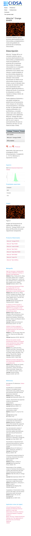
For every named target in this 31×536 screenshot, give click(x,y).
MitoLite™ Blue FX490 (12, 243)
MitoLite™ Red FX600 (12, 249)
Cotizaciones (13, 10)
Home (6, 8)
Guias (5, 10)
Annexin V (8, 515)
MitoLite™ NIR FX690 (12, 254)
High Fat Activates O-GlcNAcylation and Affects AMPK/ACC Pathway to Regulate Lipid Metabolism (15, 273)
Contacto (6, 12)
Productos (12, 8)
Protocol (17, 146)
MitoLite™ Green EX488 (13, 246)
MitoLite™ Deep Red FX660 (13, 251)
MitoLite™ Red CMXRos (12, 260)
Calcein (8, 522)
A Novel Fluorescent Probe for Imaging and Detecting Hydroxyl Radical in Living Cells (14, 508)
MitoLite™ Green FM (12, 257)
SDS (10, 146)
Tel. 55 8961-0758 (8, 14)
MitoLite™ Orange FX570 (13, 241)
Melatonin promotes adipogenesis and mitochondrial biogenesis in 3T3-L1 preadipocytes (15, 361)
